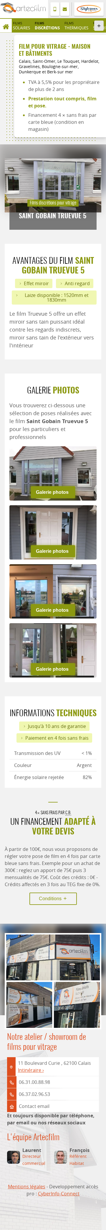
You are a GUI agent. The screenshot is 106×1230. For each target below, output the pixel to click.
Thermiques (76, 25)
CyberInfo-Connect (59, 1193)
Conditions (51, 898)
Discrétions (47, 25)
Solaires (21, 25)
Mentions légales (26, 1186)
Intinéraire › (31, 1070)
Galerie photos (52, 492)
